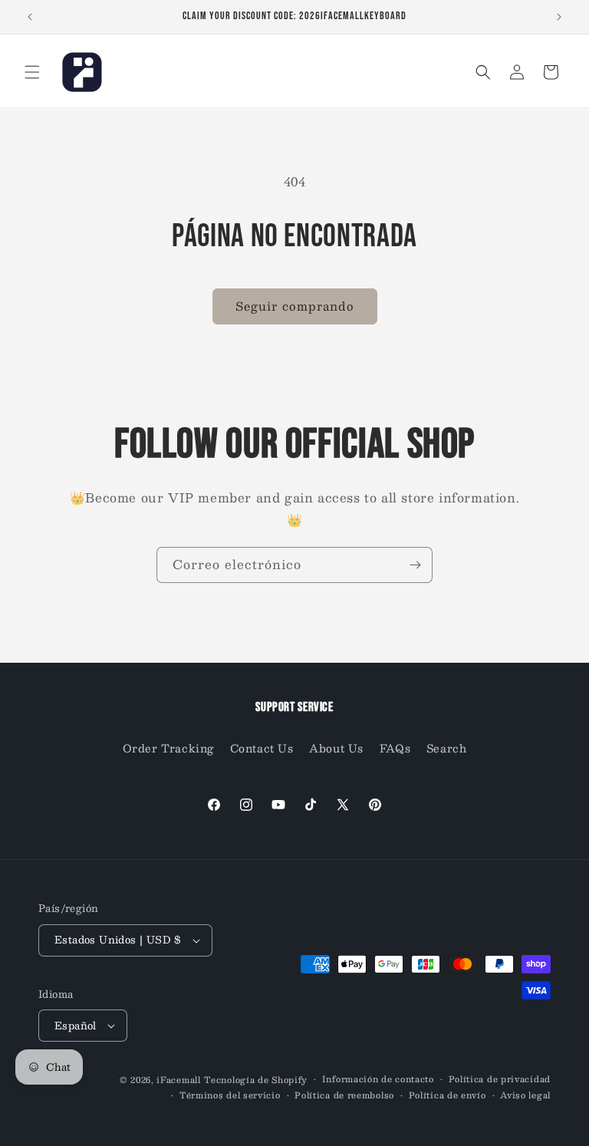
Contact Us (262, 748)
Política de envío (447, 1095)
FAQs (395, 748)
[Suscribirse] (415, 565)
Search (446, 748)
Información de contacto (378, 1079)
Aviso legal (525, 1095)
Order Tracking (168, 748)
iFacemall (178, 1079)
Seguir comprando (294, 305)
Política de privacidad (500, 1079)
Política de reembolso (344, 1095)
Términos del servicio (230, 1095)
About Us (336, 748)
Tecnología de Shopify (256, 1079)
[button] (32, 72)
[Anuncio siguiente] (559, 17)
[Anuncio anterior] (30, 17)
